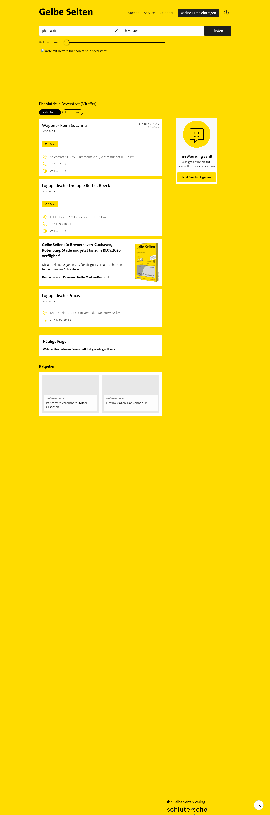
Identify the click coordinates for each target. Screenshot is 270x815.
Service (149, 12)
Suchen (133, 12)
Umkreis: (48, 42)
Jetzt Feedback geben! (197, 177)
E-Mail (51, 144)
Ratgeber (166, 12)
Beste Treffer (50, 112)
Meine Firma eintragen (198, 12)
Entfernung (72, 112)
